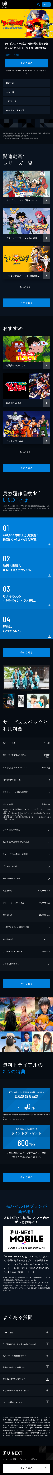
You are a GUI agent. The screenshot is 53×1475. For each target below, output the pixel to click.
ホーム (5, 1459)
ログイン (46, 4)
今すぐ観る (26, 63)
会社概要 (13, 1459)
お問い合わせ (35, 1459)
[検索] (38, 4)
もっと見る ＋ (26, 286)
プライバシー (23, 1459)
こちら (26, 73)
